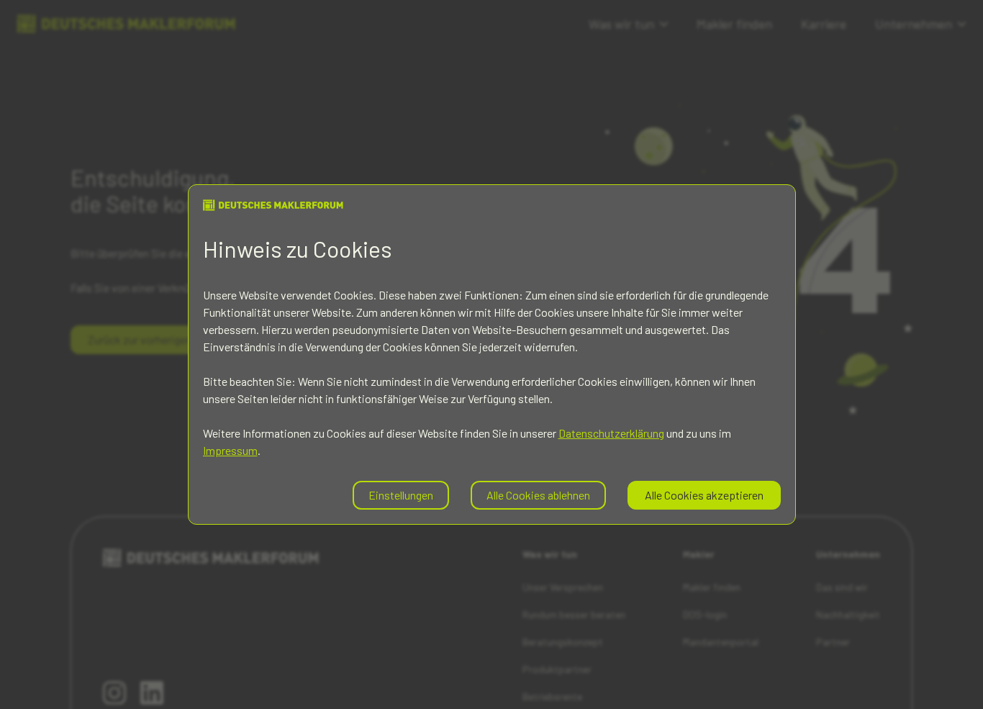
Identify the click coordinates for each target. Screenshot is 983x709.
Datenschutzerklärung (611, 433)
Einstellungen (400, 495)
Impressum (230, 450)
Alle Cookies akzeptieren (704, 495)
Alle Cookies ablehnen (538, 495)
